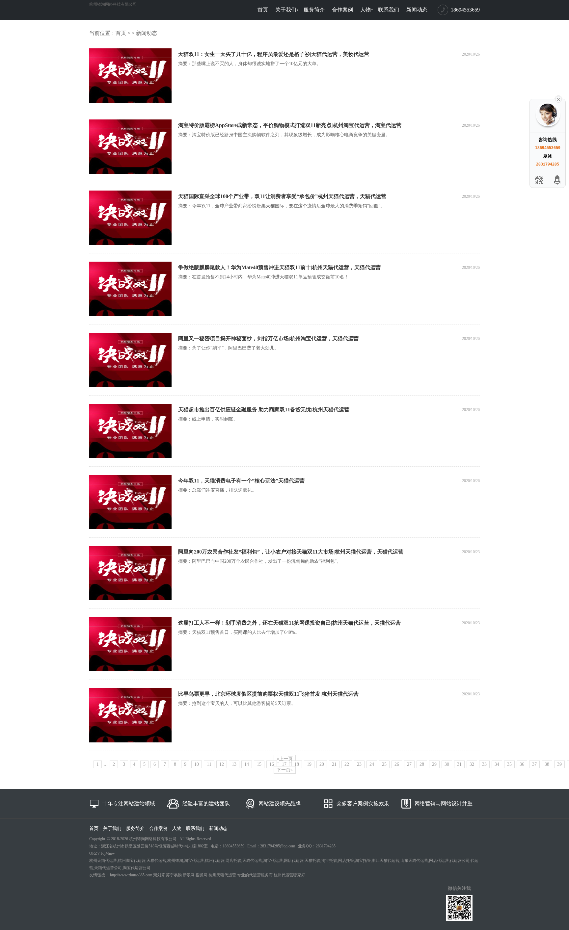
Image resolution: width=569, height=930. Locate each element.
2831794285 (547, 164)
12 (221, 764)
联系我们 (388, 10)
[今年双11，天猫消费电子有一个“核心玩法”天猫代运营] (130, 528)
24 (371, 764)
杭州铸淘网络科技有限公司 (113, 4)
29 (434, 764)
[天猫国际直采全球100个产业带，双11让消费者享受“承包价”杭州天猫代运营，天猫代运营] (130, 243)
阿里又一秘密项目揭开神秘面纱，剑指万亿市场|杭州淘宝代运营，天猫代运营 (268, 338)
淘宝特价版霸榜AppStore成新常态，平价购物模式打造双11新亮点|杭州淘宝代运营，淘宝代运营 (289, 125)
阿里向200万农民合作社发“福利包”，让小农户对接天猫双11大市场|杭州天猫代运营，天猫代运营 (290, 552)
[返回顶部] (557, 180)
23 (359, 764)
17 (284, 764)
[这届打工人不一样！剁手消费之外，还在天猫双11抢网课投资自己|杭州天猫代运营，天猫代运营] (130, 670)
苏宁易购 (174, 875)
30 (447, 764)
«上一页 (285, 758)
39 (559, 764)
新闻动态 (416, 10)
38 (547, 764)
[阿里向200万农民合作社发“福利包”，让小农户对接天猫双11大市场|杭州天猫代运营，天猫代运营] (130, 599)
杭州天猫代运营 (222, 875)
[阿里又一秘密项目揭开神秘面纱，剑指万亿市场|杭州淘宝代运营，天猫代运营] (130, 385)
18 (296, 764)
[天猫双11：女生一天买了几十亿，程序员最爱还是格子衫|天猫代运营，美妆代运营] (130, 101)
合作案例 (342, 10)
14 (246, 764)
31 (459, 764)
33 (484, 764)
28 (422, 764)
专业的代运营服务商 (255, 875)
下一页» (285, 769)
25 (384, 764)
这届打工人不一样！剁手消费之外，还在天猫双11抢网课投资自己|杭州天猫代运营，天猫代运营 (289, 623)
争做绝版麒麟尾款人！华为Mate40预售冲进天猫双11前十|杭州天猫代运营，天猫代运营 (279, 267)
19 (309, 764)
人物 (365, 10)
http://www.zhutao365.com (131, 875)
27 (409, 764)
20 (321, 764)
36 (522, 764)
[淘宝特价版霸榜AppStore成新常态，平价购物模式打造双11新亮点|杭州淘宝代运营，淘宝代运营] (130, 172)
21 (334, 764)
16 (271, 764)
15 (259, 764)
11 (209, 764)
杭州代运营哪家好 (289, 875)
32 (472, 764)
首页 (262, 10)
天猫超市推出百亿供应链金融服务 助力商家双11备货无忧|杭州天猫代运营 (263, 409)
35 (509, 764)
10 (196, 764)
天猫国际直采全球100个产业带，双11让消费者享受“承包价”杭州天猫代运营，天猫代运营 (282, 196)
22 (346, 764)
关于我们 (285, 10)
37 (534, 764)
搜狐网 (201, 875)
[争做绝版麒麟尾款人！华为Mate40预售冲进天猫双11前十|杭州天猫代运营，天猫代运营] (130, 314)
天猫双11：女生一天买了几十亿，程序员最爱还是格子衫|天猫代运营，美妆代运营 (273, 54)
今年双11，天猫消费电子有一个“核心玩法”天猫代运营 (241, 480)
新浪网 (189, 875)
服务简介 (314, 10)
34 (497, 764)
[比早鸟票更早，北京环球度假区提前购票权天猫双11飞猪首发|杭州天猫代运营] (130, 741)
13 (234, 764)
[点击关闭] (558, 99)
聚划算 (159, 875)
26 (396, 764)
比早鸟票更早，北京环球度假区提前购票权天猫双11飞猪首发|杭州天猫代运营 (268, 694)
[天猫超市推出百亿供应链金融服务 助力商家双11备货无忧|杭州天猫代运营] (130, 456)
